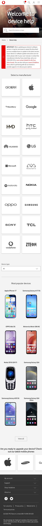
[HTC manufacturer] (31, 126)
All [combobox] (4, 269)
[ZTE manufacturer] (31, 244)
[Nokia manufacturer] (31, 185)
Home (4, 40)
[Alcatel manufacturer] (10, 87)
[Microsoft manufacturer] (10, 166)
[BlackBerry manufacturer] (10, 107)
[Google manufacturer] (31, 107)
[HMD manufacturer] (10, 126)
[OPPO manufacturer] (10, 205)
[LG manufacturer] (31, 146)
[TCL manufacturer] (31, 225)
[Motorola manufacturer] (10, 185)
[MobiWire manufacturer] (31, 166)
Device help (13, 40)
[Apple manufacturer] (31, 87)
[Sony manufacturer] (10, 225)
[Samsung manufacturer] (31, 205)
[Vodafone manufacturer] (10, 244)
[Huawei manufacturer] (10, 146)
